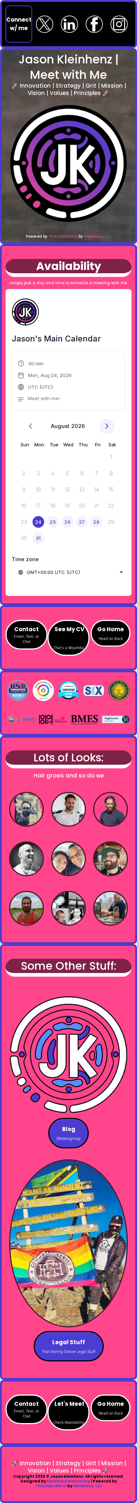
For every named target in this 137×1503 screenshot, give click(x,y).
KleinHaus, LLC (97, 236)
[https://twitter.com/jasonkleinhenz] (44, 24)
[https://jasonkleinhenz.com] (68, 163)
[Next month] (106, 426)
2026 (78, 426)
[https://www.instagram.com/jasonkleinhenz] (119, 24)
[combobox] (70, 572)
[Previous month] (30, 426)
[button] (45, 382)
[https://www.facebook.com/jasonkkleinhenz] (94, 24)
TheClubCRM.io (63, 236)
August (60, 426)
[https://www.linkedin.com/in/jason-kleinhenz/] (69, 24)
